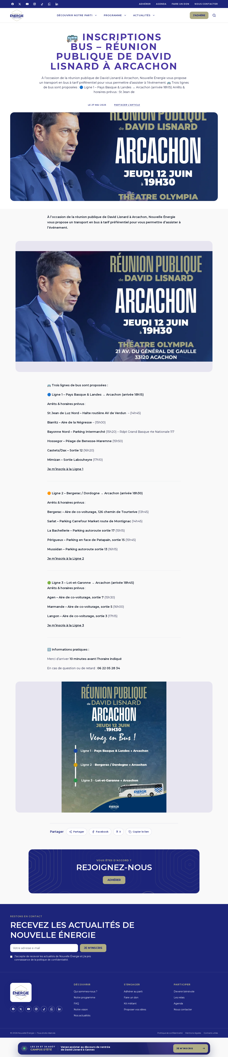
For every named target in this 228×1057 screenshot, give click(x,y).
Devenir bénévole (184, 991)
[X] (20, 4)
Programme (113, 15)
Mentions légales (193, 1033)
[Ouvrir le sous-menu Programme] (125, 15)
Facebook (102, 831)
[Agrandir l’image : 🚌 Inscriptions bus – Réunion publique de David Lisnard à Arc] (114, 306)
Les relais (179, 997)
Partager (78, 831)
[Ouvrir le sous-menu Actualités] (153, 15)
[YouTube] (27, 4)
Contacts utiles (211, 1033)
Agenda (161, 4)
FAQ (76, 1003)
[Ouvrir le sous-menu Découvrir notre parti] (95, 15)
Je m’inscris (93, 948)
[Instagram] (34, 4)
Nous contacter (206, 4)
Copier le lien (141, 831)
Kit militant (130, 1003)
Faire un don (180, 4)
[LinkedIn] (56, 4)
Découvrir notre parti (75, 15)
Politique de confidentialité (170, 1033)
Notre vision (81, 1009)
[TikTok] (42, 4)
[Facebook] (12, 4)
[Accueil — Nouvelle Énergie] (17, 15)
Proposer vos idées (135, 1009)
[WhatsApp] (49, 4)
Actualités (141, 15)
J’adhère (199, 15)
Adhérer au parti (133, 991)
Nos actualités (82, 1015)
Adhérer (145, 4)
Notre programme (84, 997)
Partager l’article (127, 105)
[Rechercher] (214, 15)
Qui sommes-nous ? (85, 991)
